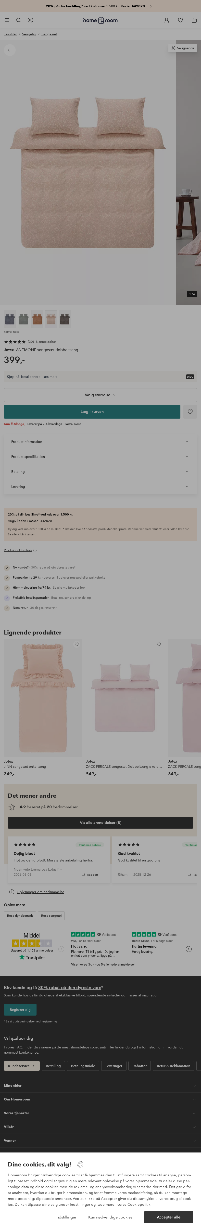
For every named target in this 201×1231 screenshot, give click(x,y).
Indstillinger (66, 1217)
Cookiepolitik (139, 1204)
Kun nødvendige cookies (110, 1217)
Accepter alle (168, 1217)
